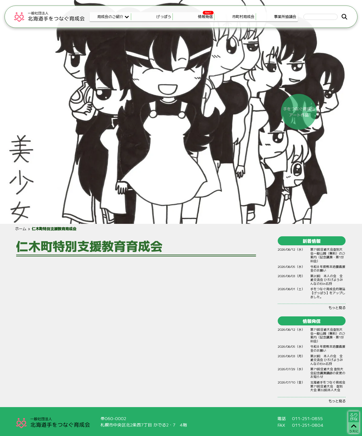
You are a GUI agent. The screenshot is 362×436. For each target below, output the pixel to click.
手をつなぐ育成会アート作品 (299, 111)
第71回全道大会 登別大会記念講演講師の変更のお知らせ (327, 373)
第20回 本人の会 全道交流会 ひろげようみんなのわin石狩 (326, 279)
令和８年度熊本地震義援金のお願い (327, 268)
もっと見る (337, 307)
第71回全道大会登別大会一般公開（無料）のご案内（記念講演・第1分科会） (327, 255)
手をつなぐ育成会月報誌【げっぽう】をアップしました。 (327, 292)
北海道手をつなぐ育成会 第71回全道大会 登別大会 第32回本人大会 (327, 386)
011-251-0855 (307, 418)
